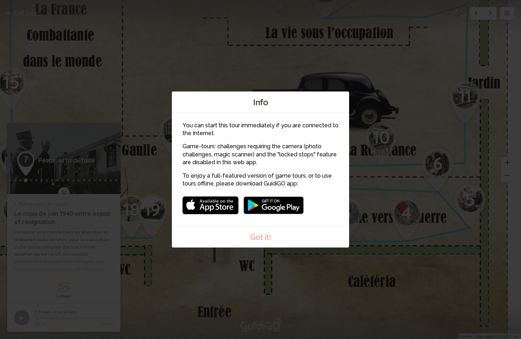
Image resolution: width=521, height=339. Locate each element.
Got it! (260, 237)
